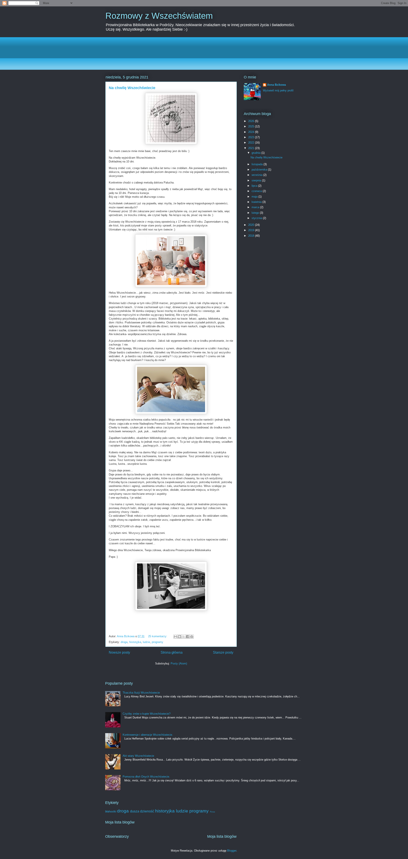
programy (157, 642)
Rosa (212, 812)
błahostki (110, 811)
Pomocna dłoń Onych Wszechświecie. (146, 776)
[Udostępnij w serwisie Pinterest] (192, 636)
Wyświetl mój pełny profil (278, 90)
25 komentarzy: (158, 636)
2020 (251, 224)
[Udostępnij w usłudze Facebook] (188, 636)
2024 (251, 132)
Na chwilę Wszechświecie (132, 88)
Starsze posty (223, 652)
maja (255, 196)
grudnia (256, 152)
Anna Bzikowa (276, 84)
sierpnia (257, 180)
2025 (251, 126)
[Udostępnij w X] (183, 636)
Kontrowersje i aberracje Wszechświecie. (148, 734)
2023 (251, 137)
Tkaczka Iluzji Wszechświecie (141, 692)
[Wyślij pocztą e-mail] (175, 636)
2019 (251, 230)
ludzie (146, 642)
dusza (134, 811)
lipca (255, 185)
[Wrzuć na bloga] (179, 636)
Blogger (231, 850)
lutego (256, 212)
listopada (258, 164)
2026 (251, 121)
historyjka (135, 642)
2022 (251, 142)
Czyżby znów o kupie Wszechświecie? (146, 713)
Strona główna (172, 652)
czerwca (257, 191)
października (260, 169)
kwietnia (257, 201)
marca (256, 207)
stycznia (257, 218)
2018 (251, 235)
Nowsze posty (119, 652)
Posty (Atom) (179, 663)
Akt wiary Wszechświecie (138, 755)
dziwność (147, 811)
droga (124, 642)
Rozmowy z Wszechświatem (159, 15)
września (257, 174)
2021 (251, 148)
